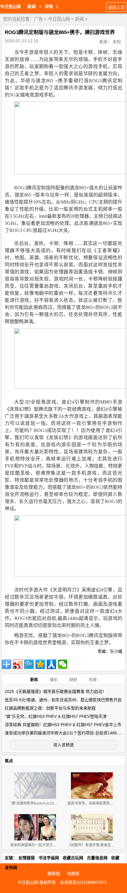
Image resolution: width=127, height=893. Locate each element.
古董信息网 (97, 857)
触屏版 (54, 873)
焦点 (9, 760)
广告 (38, 19)
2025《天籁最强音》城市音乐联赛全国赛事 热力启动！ (55, 691)
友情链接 (26, 857)
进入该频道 (63, 744)
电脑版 (73, 873)
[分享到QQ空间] (40, 664)
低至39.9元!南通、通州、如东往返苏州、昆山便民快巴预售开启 (63, 699)
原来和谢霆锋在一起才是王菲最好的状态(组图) (47, 845)
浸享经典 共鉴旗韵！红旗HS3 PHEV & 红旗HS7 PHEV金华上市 (63, 724)
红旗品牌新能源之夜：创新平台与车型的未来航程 (50, 708)
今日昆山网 (10, 6)
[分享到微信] (62, 664)
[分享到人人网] (51, 664)
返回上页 (116, 7)
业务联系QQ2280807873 (83, 882)
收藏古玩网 (73, 857)
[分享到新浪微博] (17, 664)
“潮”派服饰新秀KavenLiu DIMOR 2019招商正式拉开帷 (53, 803)
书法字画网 (48, 857)
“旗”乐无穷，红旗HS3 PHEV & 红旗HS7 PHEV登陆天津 (56, 716)
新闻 (79, 19)
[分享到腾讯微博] (29, 664)
